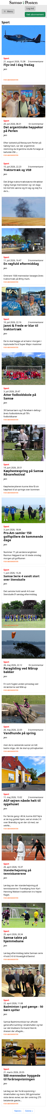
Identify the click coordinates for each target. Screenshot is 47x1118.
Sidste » (29, 1110)
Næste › (18, 1110)
